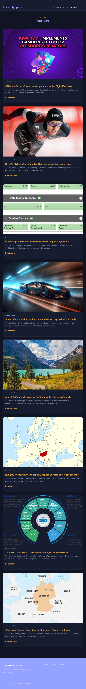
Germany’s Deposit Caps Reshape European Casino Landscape (38, 630)
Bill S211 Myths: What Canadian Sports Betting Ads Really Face (38, 163)
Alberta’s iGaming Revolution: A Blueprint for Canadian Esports (38, 397)
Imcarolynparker (14, 7)
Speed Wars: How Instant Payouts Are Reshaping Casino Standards (40, 319)
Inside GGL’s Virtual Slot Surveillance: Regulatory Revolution (37, 552)
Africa (65, 8)
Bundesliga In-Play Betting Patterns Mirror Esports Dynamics (37, 241)
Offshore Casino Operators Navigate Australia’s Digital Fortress (38, 86)
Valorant (74, 8)
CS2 (81, 8)
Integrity (57, 8)
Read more (10, 98)
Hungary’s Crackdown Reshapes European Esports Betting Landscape (42, 474)
